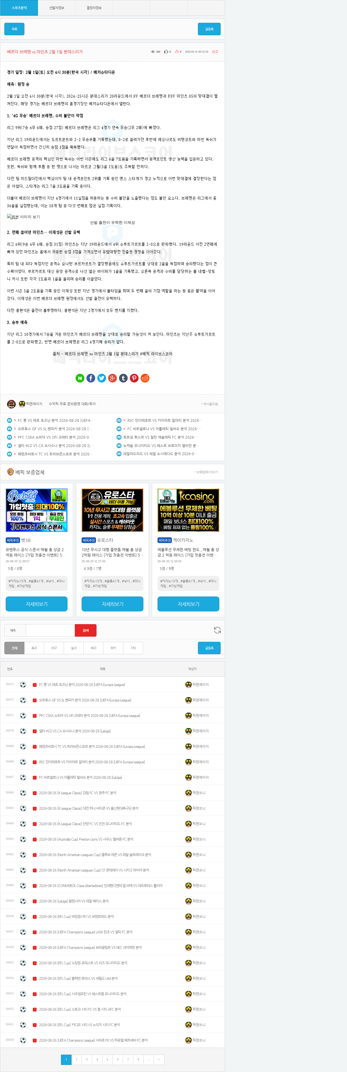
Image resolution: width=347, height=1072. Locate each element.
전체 (14, 648)
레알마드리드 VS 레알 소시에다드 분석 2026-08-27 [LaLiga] (161, 454)
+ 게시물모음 (209, 404)
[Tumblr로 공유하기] (123, 378)
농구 (73, 648)
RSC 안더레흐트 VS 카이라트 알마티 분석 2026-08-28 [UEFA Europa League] (165, 420)
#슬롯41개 (36, 581)
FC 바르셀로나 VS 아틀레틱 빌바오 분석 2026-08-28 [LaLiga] (165, 429)
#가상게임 (24, 586)
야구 (54, 648)
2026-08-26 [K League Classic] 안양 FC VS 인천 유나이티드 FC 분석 (85, 824)
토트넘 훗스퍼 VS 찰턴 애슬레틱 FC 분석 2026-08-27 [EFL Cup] (161, 437)
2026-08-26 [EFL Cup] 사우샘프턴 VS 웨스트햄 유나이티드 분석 (82, 994)
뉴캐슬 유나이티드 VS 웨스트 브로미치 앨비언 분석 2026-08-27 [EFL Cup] (161, 446)
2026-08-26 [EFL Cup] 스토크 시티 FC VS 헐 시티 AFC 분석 (80, 1009)
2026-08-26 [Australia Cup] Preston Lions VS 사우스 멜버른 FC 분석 (86, 839)
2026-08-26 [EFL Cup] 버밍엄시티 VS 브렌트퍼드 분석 (76, 916)
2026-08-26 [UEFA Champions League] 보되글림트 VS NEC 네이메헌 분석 (90, 947)
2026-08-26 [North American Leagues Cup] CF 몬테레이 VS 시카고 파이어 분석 (94, 870)
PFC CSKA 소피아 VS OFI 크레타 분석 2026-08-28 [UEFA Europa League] (56, 437)
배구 (93, 648)
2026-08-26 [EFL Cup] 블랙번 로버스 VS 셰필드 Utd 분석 (78, 978)
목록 (14, 29)
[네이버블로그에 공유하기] (80, 378)
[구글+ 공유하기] (112, 378)
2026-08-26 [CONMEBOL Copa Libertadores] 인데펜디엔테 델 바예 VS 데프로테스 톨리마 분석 (102, 885)
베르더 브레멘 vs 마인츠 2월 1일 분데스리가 (102, 353)
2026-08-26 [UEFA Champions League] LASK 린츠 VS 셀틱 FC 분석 (85, 932)
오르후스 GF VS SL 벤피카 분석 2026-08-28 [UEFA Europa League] (56, 429)
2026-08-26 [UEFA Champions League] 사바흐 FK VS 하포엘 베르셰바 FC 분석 (93, 1040)
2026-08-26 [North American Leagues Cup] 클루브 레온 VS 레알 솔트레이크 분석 (95, 855)
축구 (34, 648)
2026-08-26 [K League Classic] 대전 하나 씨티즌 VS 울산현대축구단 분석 (88, 808)
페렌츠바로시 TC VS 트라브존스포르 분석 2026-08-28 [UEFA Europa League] (56, 454)
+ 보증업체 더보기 (206, 472)
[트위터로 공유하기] (102, 378)
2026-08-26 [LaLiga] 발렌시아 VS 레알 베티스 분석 (73, 901)
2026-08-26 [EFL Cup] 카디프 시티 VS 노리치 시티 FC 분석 (79, 1025)
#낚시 (50, 581)
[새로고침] (217, 630)
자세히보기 (36, 604)
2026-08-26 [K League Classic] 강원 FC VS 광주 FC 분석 (77, 793)
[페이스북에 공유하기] (91, 378)
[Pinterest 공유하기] (134, 378)
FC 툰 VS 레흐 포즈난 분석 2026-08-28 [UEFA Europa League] (56, 420)
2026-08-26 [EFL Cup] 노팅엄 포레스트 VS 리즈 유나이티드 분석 (83, 963)
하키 (113, 648)
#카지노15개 (17, 581)
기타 (133, 648)
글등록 (209, 29)
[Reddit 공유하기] (145, 378)
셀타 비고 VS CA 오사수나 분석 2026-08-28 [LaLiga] (56, 446)
